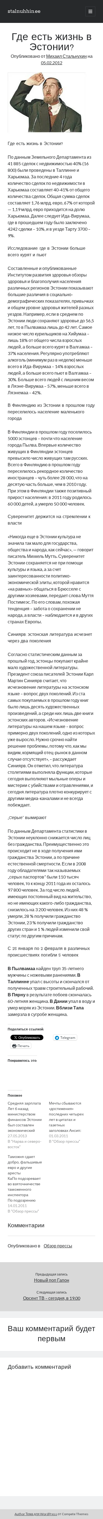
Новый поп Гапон (51, 1280)
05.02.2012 (51, 62)
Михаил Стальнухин (66, 56)
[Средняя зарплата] (28, 1125)
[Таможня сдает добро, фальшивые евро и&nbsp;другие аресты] (28, 1184)
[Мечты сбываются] (69, 1122)
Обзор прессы (58, 1245)
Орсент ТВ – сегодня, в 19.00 (51, 1298)
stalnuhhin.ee (24, 11)
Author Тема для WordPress (36, 1514)
